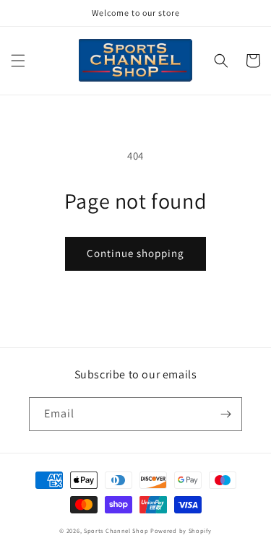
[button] (18, 61)
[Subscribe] (225, 414)
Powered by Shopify (181, 530)
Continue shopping (135, 253)
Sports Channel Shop (116, 530)
